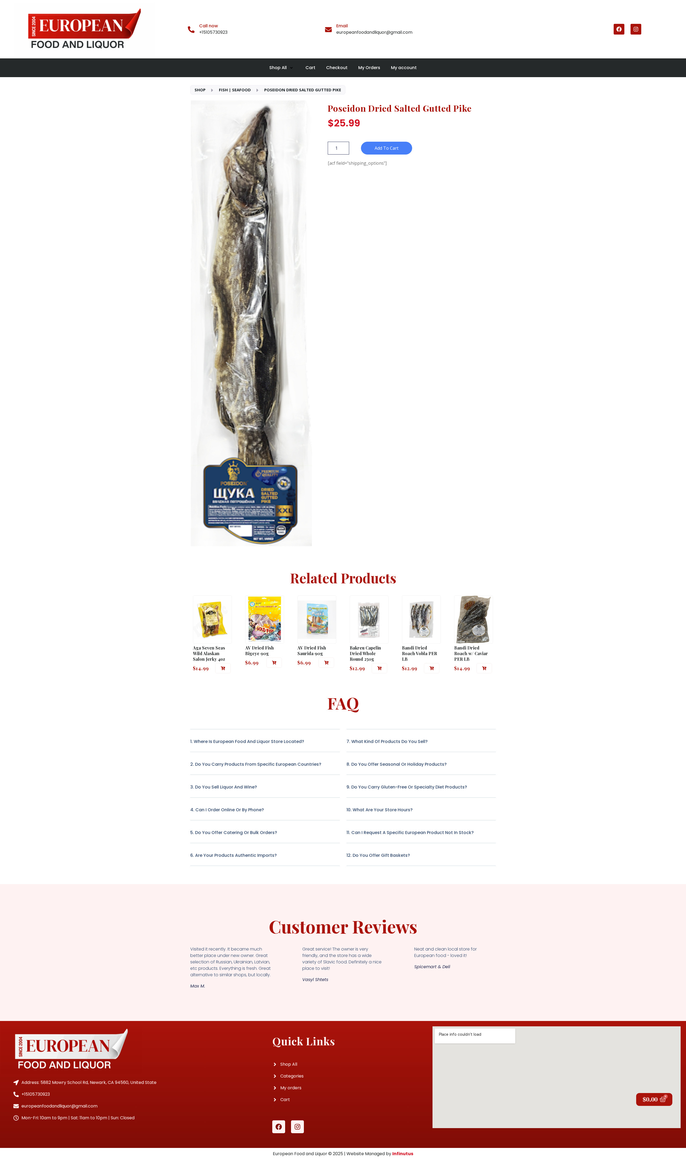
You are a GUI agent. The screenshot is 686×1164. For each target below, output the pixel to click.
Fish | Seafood (235, 89)
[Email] (328, 29)
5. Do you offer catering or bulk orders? (233, 832)
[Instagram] (636, 29)
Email (342, 26)
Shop (200, 89)
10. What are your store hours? (379, 810)
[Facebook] (619, 29)
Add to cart (386, 148)
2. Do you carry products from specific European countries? (255, 764)
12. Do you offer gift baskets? (378, 855)
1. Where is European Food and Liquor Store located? (247, 741)
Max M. (197, 986)
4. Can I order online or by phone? (227, 810)
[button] (223, 668)
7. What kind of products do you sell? (387, 741)
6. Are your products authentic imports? (233, 855)
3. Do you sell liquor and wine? (223, 787)
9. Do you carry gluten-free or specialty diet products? (406, 787)
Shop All (278, 68)
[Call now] (191, 29)
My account (404, 68)
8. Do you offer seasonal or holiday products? (396, 764)
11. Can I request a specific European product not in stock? (410, 832)
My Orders (369, 68)
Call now (208, 26)
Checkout (337, 68)
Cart (310, 68)
